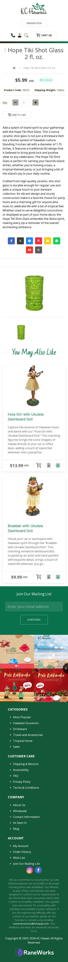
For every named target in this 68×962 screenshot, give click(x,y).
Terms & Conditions (26, 788)
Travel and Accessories (28, 735)
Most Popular (22, 717)
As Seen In (20, 823)
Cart (46, 35)
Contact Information (26, 817)
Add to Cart (19, 114)
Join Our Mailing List (26, 864)
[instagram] (29, 870)
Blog (16, 829)
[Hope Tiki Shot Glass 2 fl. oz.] (21, 332)
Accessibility (21, 770)
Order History (22, 852)
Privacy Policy (22, 782)
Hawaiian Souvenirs (26, 723)
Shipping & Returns (26, 764)
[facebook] (38, 870)
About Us (19, 805)
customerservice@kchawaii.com (31, 923)
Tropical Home (22, 741)
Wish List (19, 858)
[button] (11, 240)
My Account (20, 846)
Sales (16, 747)
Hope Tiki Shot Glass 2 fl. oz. (39, 67)
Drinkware (20, 729)
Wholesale (20, 811)
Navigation (34, 23)
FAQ (15, 776)
